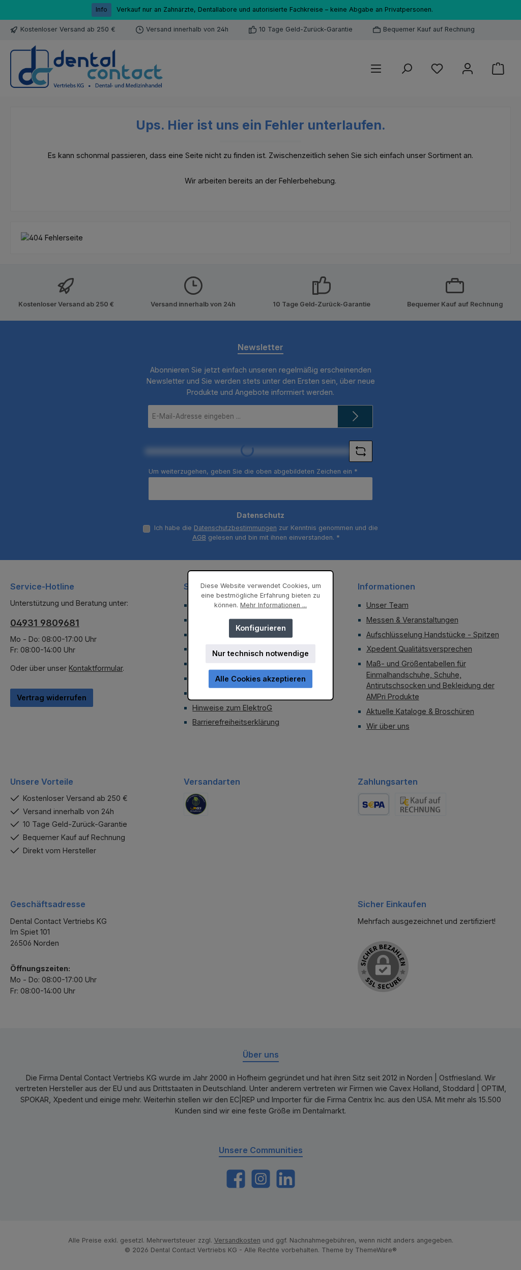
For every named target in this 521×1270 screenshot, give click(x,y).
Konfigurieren (261, 627)
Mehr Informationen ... (273, 604)
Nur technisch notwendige (260, 652)
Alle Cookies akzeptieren (260, 678)
